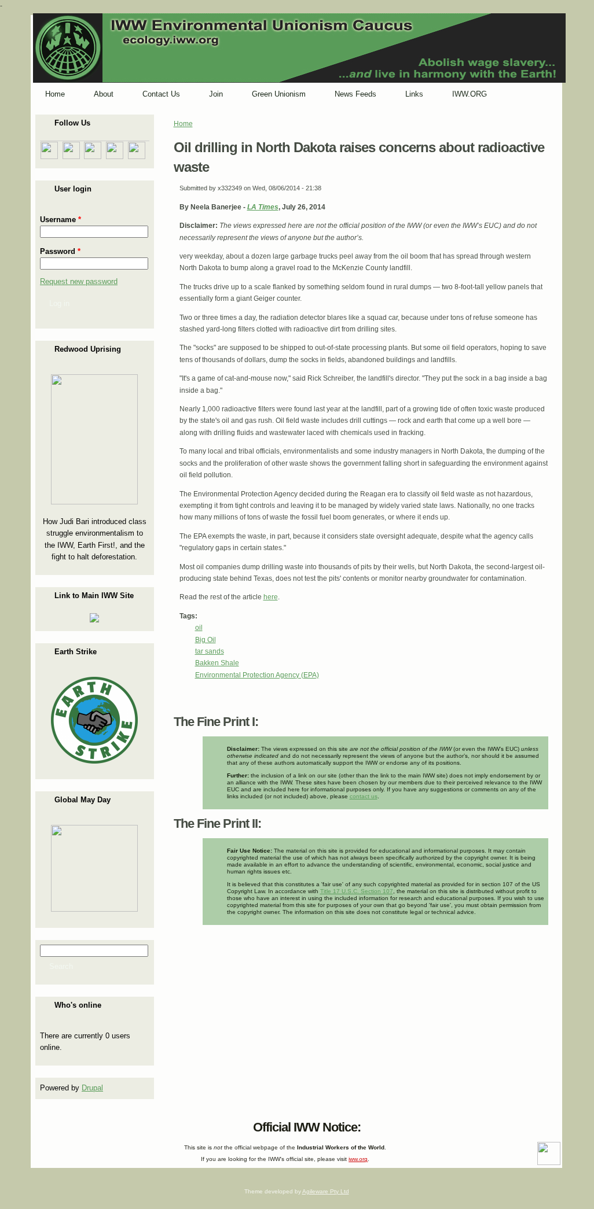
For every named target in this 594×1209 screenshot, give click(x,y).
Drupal (92, 1087)
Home (183, 124)
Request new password (79, 281)
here (270, 597)
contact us (363, 796)
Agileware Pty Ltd (325, 1191)
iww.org (358, 1159)
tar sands (209, 651)
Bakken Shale (217, 663)
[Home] (299, 80)
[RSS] (41, 1124)
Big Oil (205, 640)
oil (199, 628)
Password (60, 251)
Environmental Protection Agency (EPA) (257, 675)
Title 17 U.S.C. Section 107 (356, 891)
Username (60, 219)
